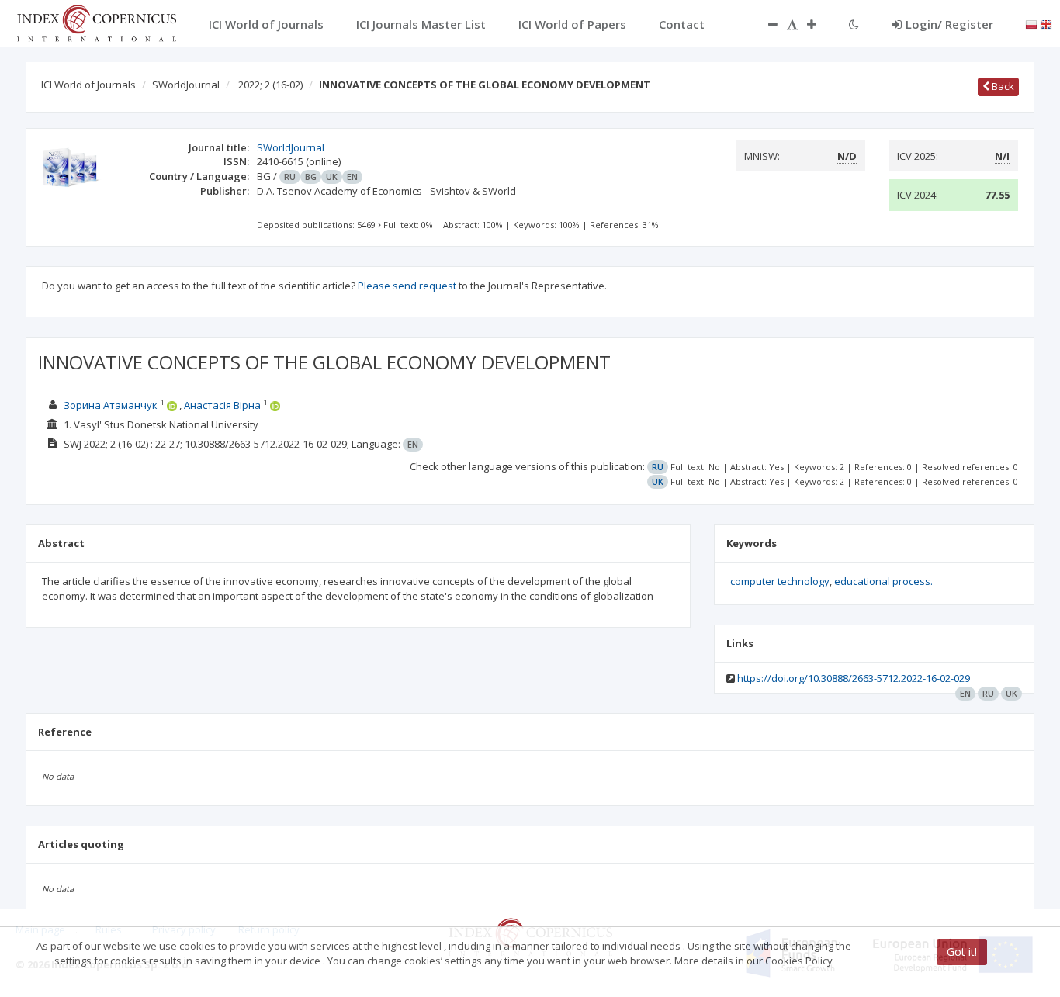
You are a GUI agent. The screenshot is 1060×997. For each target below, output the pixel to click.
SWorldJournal (186, 85)
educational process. (883, 581)
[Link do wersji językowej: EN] (1046, 23)
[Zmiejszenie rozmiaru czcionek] (765, 24)
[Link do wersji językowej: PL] (1031, 23)
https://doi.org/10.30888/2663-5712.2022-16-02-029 (853, 678)
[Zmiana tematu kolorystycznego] (854, 24)
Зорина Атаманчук (111, 405)
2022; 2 (270, 85)
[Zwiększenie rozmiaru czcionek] (819, 24)
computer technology (780, 581)
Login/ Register (949, 24)
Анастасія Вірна (222, 405)
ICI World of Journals (88, 85)
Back (1001, 86)
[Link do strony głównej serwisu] (96, 22)
